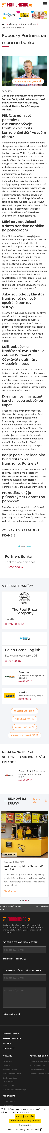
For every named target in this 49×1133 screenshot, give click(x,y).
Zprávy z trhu (8, 1085)
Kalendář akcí (9, 1101)
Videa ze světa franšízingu (14, 1089)
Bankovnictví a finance (13, 27)
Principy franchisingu (39, 1061)
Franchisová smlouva (39, 1073)
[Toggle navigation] (45, 3)
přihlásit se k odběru (13, 958)
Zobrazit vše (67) (23, 711)
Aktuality (13, 24)
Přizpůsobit (25, 1125)
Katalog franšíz (11, 1033)
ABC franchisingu (39, 1056)
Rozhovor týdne (28, 24)
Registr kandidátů (12, 1038)
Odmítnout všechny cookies (25, 1120)
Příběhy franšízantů (12, 1073)
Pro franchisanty (37, 1065)
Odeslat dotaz (10, 1014)
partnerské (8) (23, 727)
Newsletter (8, 1105)
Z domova (7, 1061)
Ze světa (6, 1065)
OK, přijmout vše (25, 1116)
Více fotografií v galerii (26, 81)
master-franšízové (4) (23, 735)
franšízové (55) (23, 719)
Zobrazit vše (37, 801)
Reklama (7, 1043)
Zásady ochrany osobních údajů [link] (25, 1129)
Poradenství (9, 1048)
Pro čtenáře (9, 1096)
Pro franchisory (37, 1069)
